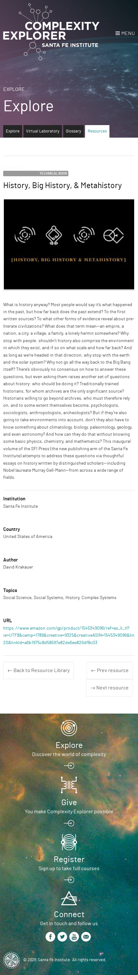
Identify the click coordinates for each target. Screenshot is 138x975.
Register (69, 859)
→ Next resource (109, 687)
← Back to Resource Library (38, 670)
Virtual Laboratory (42, 131)
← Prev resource (110, 670)
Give (69, 802)
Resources (97, 131)
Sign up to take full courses (69, 868)
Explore (14, 89)
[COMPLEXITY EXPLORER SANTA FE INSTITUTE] (51, 32)
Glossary (73, 131)
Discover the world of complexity (69, 754)
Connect (69, 914)
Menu (128, 33)
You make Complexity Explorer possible (69, 811)
